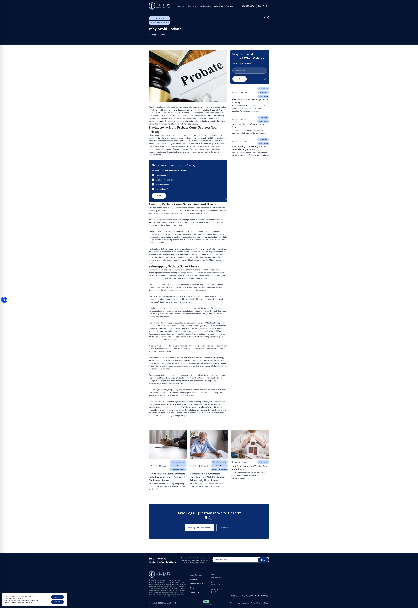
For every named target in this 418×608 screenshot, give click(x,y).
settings (29, 602)
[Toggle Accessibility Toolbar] (4, 300)
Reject (57, 602)
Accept (57, 597)
